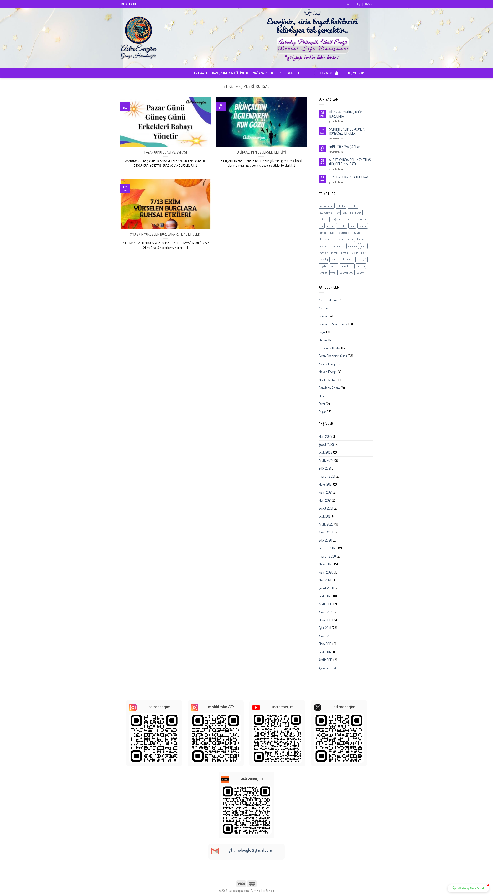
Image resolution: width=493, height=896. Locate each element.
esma (352, 226)
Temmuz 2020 (328, 548)
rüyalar (323, 266)
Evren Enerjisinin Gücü (333, 356)
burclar (350, 219)
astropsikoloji (327, 212)
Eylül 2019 (325, 628)
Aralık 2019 (326, 604)
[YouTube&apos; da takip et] (134, 4)
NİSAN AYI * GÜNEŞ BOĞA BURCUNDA (346, 114)
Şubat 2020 (326, 588)
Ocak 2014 (325, 652)
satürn (334, 266)
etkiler (323, 232)
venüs (333, 272)
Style (322, 396)
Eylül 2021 (325, 468)
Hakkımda (292, 73)
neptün (345, 252)
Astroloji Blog (353, 4)
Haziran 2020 (327, 556)
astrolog (341, 205)
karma (360, 239)
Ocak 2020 (325, 596)
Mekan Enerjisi (328, 372)
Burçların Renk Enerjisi (333, 324)
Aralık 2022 (326, 460)
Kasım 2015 (326, 636)
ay (338, 212)
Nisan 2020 (326, 572)
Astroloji (324, 308)
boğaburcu (337, 219)
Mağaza (369, 4)
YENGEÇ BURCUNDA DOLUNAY (349, 177)
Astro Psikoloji (328, 300)
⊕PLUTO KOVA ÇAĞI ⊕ (344, 147)
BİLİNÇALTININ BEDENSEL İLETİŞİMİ (261, 152)
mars (363, 246)
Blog (274, 73)
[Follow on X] (126, 4)
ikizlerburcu (326, 239)
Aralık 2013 (326, 660)
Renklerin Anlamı (329, 388)
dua (322, 226)
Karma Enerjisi (328, 364)
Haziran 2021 (327, 476)
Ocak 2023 (325, 452)
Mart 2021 (325, 500)
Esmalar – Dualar (329, 348)
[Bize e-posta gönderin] (130, 4)
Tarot (322, 404)
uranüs (323, 272)
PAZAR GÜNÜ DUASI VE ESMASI (165, 152)
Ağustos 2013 (327, 668)
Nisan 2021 (325, 492)
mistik (334, 252)
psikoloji (324, 259)
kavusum (324, 246)
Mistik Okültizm (328, 380)
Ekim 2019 (325, 620)
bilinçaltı (324, 219)
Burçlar (323, 316)
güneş (357, 232)
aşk (345, 212)
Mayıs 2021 (325, 484)
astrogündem (326, 205)
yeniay (360, 272)
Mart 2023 (325, 436)
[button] (468, 888)
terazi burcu (347, 266)
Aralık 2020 (326, 524)
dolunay (362, 219)
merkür (324, 252)
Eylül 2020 (325, 540)
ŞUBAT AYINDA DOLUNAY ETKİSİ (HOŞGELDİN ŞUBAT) (350, 162)
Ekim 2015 (325, 644)
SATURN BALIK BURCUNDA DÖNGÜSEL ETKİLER (347, 131)
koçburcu (353, 246)
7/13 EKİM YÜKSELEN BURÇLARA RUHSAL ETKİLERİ (165, 234)
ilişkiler (339, 239)
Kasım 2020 (326, 532)
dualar (330, 226)
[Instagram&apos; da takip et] (122, 4)
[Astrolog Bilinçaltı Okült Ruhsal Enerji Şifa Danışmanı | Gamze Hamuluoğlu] (139, 37)
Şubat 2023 (326, 444)
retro (334, 259)
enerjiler (341, 226)
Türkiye (361, 266)
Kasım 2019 (326, 612)
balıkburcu (355, 212)
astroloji (353, 205)
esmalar (363, 226)
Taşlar (322, 412)
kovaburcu (338, 246)
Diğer (322, 332)
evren (333, 232)
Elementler (326, 340)
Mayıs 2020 (326, 564)
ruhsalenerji (347, 259)
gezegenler (344, 232)
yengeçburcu (346, 272)
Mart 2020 (325, 580)
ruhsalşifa (361, 259)
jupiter (350, 239)
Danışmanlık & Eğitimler (230, 73)
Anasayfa (201, 73)
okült (355, 252)
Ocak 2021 (325, 516)
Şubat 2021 (326, 508)
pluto (364, 252)
